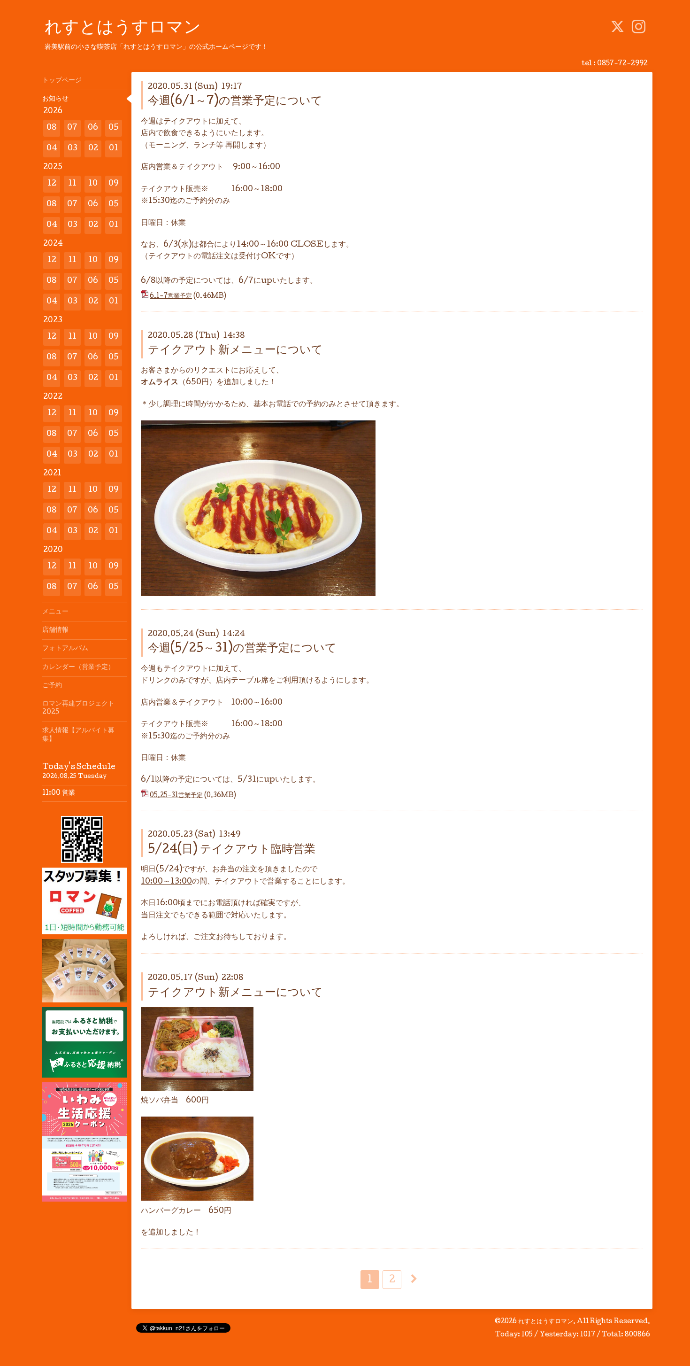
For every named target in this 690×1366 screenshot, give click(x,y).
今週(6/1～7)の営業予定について (235, 101)
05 (113, 128)
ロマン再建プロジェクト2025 (78, 708)
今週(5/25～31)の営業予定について (242, 649)
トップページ (62, 81)
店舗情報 (55, 630)
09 (113, 184)
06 (93, 128)
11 (72, 184)
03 (72, 149)
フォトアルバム (65, 648)
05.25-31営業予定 (176, 795)
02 (93, 149)
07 (72, 128)
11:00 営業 (58, 793)
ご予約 (52, 686)
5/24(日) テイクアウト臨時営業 (231, 850)
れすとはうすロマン (123, 28)
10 (93, 184)
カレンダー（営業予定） (78, 667)
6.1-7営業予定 (171, 296)
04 (51, 149)
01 (113, 149)
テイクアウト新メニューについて (235, 350)
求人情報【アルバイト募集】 (78, 735)
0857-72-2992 (622, 64)
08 (51, 128)
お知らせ (55, 99)
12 (51, 184)
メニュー (55, 612)
